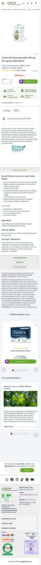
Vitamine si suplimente (18, 9)
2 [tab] (15, 370)
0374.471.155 (31, 500)
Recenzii (19, 262)
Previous (2, 369)
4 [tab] (21, 370)
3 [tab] (18, 370)
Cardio (29, 9)
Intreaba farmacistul (19, 267)
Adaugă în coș (20, 361)
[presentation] (36, 433)
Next (34, 369)
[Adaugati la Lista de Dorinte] (36, 325)
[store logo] (10, 3)
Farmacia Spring (6, 9)
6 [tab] (26, 370)
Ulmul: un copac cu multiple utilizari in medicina (18, 387)
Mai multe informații (19, 258)
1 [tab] (13, 370)
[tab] (19, 170)
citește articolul (9, 426)
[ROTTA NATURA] (16, 111)
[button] (24, 75)
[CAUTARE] (24, 3)
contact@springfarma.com (28, 496)
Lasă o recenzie (21, 70)
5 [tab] (23, 370)
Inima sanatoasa (22, 277)
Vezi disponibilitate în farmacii (11, 103)
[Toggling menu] (3, 3)
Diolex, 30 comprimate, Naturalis (20, 351)
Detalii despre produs (20, 170)
